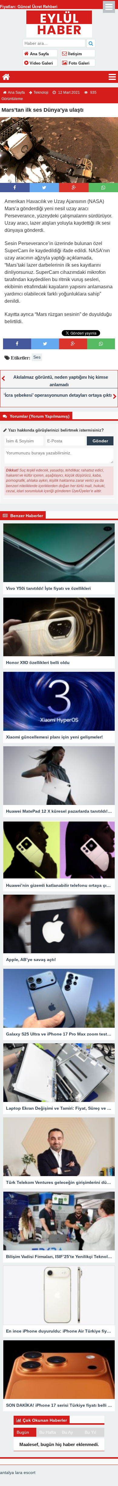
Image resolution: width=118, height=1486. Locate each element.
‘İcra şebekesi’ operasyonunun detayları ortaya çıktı (58, 395)
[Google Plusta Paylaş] (74, 187)
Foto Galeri (78, 63)
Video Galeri (40, 63)
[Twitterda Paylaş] (44, 187)
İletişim (74, 54)
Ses (37, 357)
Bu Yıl (90, 1432)
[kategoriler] (112, 77)
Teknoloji (41, 92)
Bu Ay (67, 1432)
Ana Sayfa (39, 54)
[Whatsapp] (103, 187)
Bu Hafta (47, 1432)
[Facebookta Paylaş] (14, 187)
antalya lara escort (17, 1472)
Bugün (23, 1432)
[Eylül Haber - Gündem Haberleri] (59, 23)
